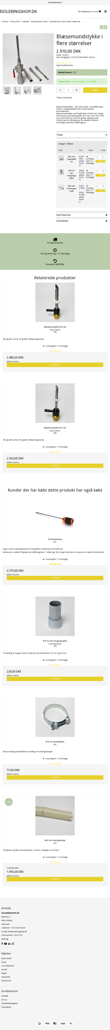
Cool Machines (7, 965)
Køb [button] (95, 90)
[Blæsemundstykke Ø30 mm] (55, 302)
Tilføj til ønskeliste (64, 97)
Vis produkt (55, 365)
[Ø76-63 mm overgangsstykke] (61, 172)
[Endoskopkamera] (55, 514)
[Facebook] (2, 943)
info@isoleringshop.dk (17, 931)
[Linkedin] (9, 943)
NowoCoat (6, 980)
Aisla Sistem (6, 958)
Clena (3, 962)
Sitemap (4, 939)
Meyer (4, 973)
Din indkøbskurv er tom (88, 11)
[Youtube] (5, 943)
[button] (101, 27)
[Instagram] (13, 943)
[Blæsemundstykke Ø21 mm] (55, 403)
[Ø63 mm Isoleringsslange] (61, 187)
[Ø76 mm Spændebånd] (55, 717)
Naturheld (5, 977)
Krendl (4, 969)
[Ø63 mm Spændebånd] (61, 158)
